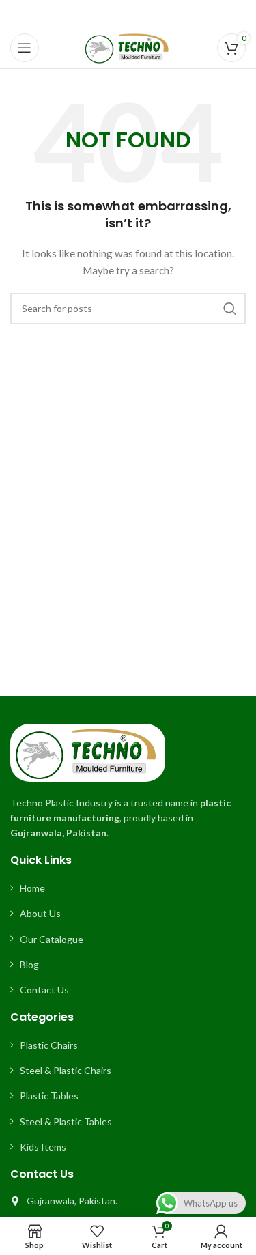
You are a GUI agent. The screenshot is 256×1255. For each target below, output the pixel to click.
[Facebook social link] (94, 14)
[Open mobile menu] (24, 47)
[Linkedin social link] (145, 14)
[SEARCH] (230, 308)
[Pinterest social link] (128, 14)
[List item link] (128, 888)
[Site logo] (127, 47)
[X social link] (110, 14)
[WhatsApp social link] (161, 14)
